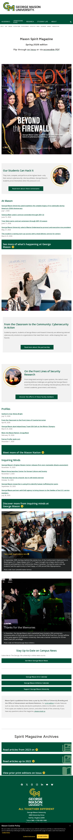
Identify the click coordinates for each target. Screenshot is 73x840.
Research (30, 22)
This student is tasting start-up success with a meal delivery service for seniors (31, 234)
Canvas (10, 26)
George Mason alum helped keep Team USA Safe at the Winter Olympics (28, 426)
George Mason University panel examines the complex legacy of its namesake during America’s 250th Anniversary (33, 207)
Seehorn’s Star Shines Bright (12, 414)
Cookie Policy (6, 832)
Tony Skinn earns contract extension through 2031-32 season (24, 221)
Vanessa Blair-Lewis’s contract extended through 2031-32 (23, 215)
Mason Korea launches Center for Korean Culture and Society (24, 471)
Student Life (42, 22)
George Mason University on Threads (32, 785)
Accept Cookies (42, 836)
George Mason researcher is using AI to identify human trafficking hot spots (30, 484)
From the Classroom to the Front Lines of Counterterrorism (24, 420)
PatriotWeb (16, 26)
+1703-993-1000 (41, 820)
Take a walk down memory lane (15, 554)
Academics (6, 22)
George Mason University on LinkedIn (42, 785)
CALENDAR (43, 26)
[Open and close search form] (71, 22)
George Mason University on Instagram (37, 785)
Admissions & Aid (18, 21)
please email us (39, 711)
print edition (49, 703)
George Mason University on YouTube (47, 785)
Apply (2, 26)
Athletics (33, 26)
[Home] (21, 7)
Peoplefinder (25, 26)
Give (6, 26)
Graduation (55, 26)
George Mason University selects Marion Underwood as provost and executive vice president (36, 227)
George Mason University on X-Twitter (27, 785)
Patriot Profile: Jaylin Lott (11, 439)
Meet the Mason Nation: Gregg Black (15, 433)
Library (49, 26)
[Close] (70, 826)
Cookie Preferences (29, 836)
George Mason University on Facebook (22, 785)
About (54, 22)
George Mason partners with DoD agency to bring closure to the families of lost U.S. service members (35, 491)
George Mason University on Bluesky (52, 785)
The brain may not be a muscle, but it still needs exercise (23, 478)
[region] (36, 831)
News (38, 26)
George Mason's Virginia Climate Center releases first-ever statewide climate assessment (35, 465)
